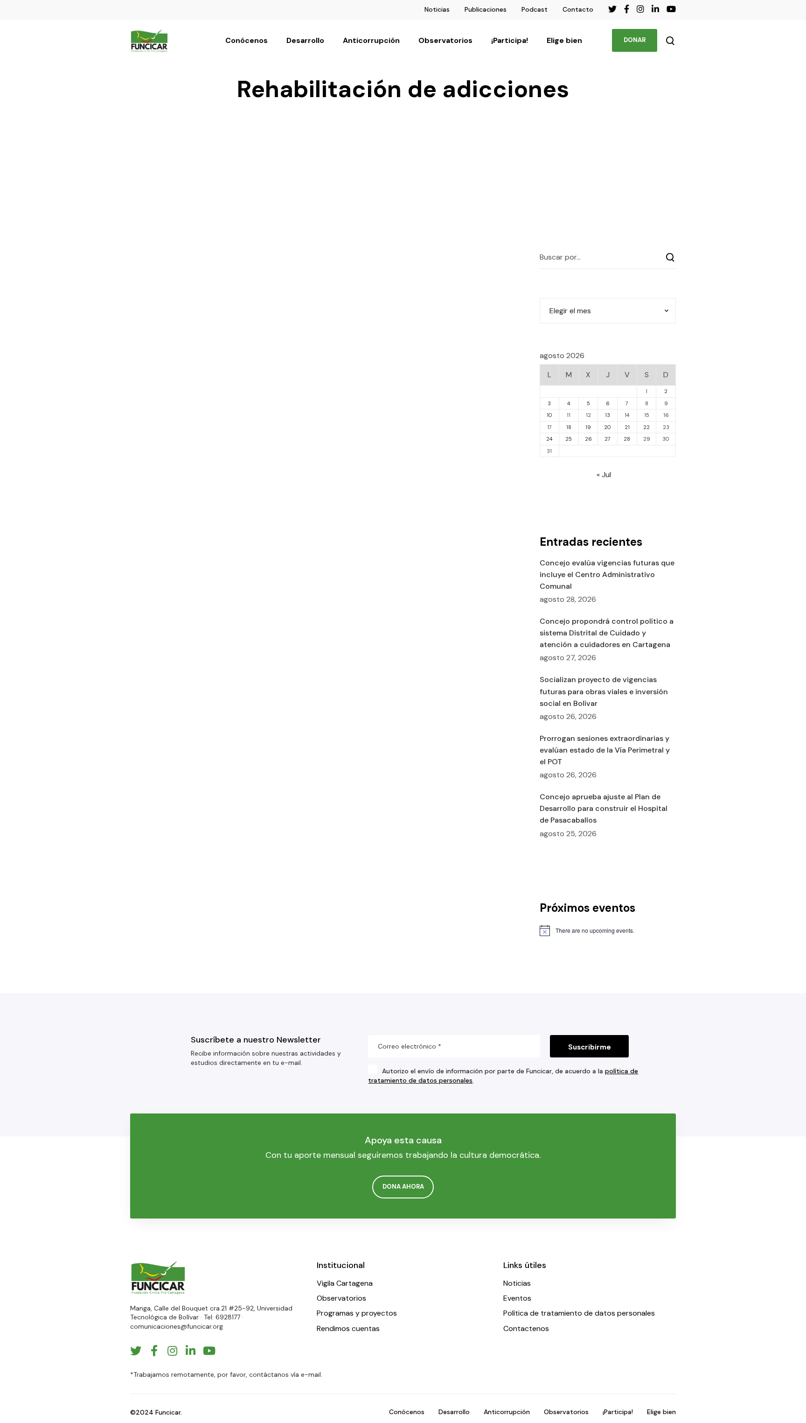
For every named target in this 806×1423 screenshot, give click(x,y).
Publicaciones (486, 9)
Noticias (437, 9)
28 (627, 439)
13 (607, 415)
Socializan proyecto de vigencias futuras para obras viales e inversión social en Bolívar (604, 691)
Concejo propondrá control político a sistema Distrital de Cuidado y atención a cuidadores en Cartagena (607, 632)
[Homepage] (158, 1278)
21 (627, 427)
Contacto (578, 9)
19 (588, 427)
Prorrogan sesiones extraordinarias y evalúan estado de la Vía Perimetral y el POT (605, 750)
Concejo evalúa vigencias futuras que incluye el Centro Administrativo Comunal (607, 574)
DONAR (635, 40)
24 (549, 439)
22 (646, 427)
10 (549, 415)
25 (568, 439)
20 (607, 427)
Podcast (534, 9)
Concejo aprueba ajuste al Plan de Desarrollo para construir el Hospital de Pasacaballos (603, 808)
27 (607, 439)
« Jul (604, 474)
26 (588, 439)
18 (568, 427)
